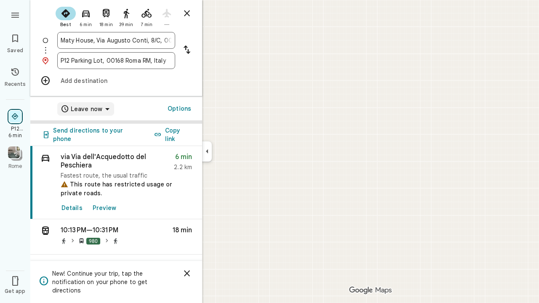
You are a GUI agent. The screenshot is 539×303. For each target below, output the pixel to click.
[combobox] (116, 40)
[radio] (66, 16)
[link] (116, 182)
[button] (116, 237)
